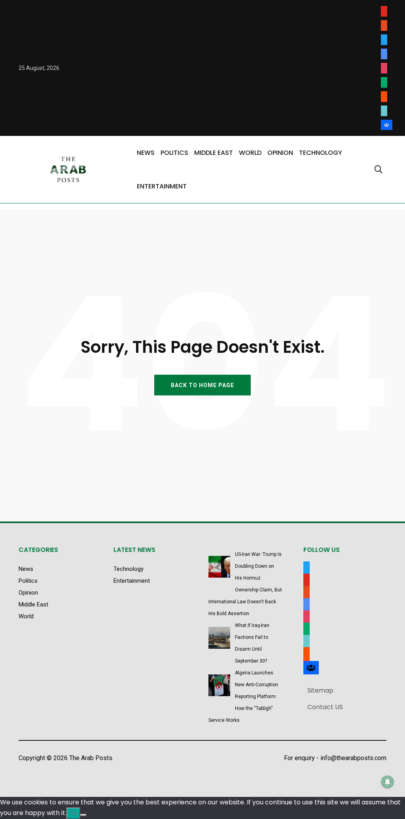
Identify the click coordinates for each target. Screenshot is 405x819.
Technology (320, 152)
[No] (83, 815)
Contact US (325, 707)
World (250, 152)
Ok (73, 813)
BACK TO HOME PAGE (202, 385)
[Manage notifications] (387, 782)
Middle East (213, 152)
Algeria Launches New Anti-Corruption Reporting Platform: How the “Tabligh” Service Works (243, 696)
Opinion (280, 152)
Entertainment (162, 186)
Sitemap (320, 690)
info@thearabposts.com (353, 758)
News (146, 152)
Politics (174, 152)
